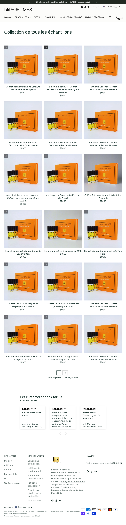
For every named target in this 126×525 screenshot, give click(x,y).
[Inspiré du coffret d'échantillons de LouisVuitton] (23, 229)
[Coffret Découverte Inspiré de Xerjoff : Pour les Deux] (23, 281)
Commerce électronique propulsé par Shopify (22, 516)
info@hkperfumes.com (73, 481)
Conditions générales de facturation (34, 493)
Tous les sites (34, 501)
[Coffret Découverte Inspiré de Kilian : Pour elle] (103, 173)
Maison (8, 461)
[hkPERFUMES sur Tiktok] (85, 7)
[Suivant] (96, 2)
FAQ (6, 478)
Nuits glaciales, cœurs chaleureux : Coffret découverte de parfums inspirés (23, 198)
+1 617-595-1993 (70, 484)
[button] (61, 433)
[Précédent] (29, 2)
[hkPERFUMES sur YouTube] (88, 7)
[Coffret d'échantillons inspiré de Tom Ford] (103, 229)
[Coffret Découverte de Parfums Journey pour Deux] (63, 281)
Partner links (10, 474)
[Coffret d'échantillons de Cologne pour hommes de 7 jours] (23, 65)
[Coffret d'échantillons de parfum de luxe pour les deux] (23, 334)
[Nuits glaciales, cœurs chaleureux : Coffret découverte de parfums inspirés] (23, 173)
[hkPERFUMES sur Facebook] (82, 7)
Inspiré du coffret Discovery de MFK (63, 251)
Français (95, 7)
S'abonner (117, 463)
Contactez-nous (12, 483)
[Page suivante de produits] (70, 372)
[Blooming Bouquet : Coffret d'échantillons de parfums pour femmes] (63, 65)
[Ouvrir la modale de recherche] (110, 17)
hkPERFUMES (24, 511)
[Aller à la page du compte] (115, 17)
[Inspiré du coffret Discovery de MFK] (63, 229)
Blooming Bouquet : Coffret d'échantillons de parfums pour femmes (63, 90)
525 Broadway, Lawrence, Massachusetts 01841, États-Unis (67, 490)
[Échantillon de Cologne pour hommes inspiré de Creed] (63, 334)
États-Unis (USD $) (113, 7)
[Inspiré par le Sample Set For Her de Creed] (63, 173)
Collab (7, 470)
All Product (10, 465)
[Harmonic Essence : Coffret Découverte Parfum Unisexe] (103, 65)
